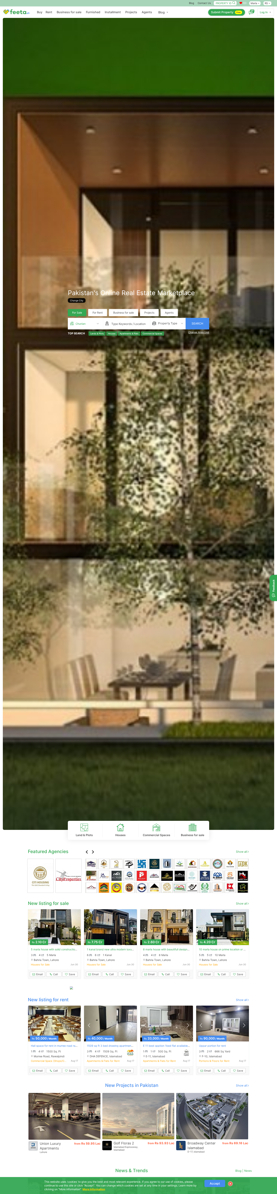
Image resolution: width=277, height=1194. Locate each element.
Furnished (93, 12)
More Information (94, 1189)
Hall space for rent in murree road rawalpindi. (58, 1045)
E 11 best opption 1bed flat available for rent (170, 1045)
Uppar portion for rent (212, 1045)
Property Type (167, 323)
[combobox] (85, 323)
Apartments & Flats (129, 333)
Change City (76, 300)
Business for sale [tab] (123, 312)
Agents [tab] (169, 312)
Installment (113, 12)
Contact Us (204, 3)
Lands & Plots (97, 333)
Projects (131, 12)
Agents (147, 12)
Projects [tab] (149, 312)
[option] (138, 424)
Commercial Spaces (152, 333)
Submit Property (226, 12)
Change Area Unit (198, 332)
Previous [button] (87, 851)
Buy (39, 12)
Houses (112, 333)
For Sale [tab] (77, 312)
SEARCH (197, 323)
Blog (191, 3)
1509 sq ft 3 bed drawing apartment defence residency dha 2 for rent (130, 1045)
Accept (215, 1183)
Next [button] (92, 851)
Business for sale (69, 12)
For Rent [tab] (98, 312)
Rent (49, 12)
